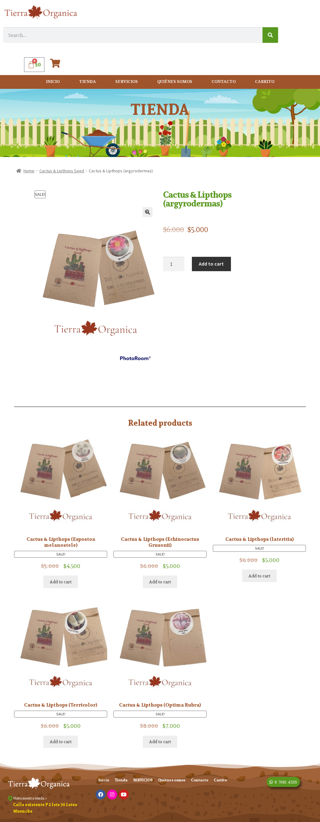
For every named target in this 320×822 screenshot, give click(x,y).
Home (28, 171)
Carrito (264, 81)
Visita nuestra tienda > (30, 798)
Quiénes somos (174, 81)
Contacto (224, 81)
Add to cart (211, 264)
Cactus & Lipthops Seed (61, 171)
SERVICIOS (126, 81)
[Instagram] (112, 794)
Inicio (53, 81)
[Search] (270, 35)
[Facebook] (101, 794)
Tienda (87, 81)
